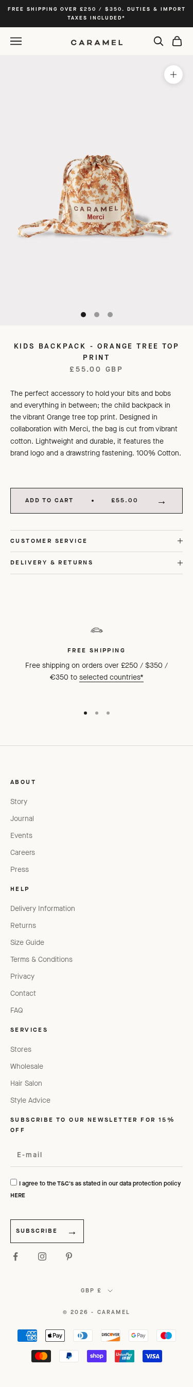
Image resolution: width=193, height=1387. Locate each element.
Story (18, 802)
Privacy (22, 976)
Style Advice (30, 1100)
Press (19, 869)
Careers (22, 852)
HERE (17, 1195)
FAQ (16, 1010)
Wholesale (26, 1066)
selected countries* (111, 677)
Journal (22, 819)
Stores (20, 1049)
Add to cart (81, 500)
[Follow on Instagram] (42, 1256)
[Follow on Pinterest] (69, 1256)
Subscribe (37, 1231)
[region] (96, 658)
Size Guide (27, 942)
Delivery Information (42, 909)
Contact (23, 993)
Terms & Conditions (41, 959)
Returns (23, 925)
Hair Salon (26, 1083)
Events (21, 836)
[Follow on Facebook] (15, 1256)
